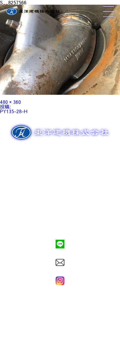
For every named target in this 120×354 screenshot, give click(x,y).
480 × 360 (10, 102)
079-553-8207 (60, 224)
